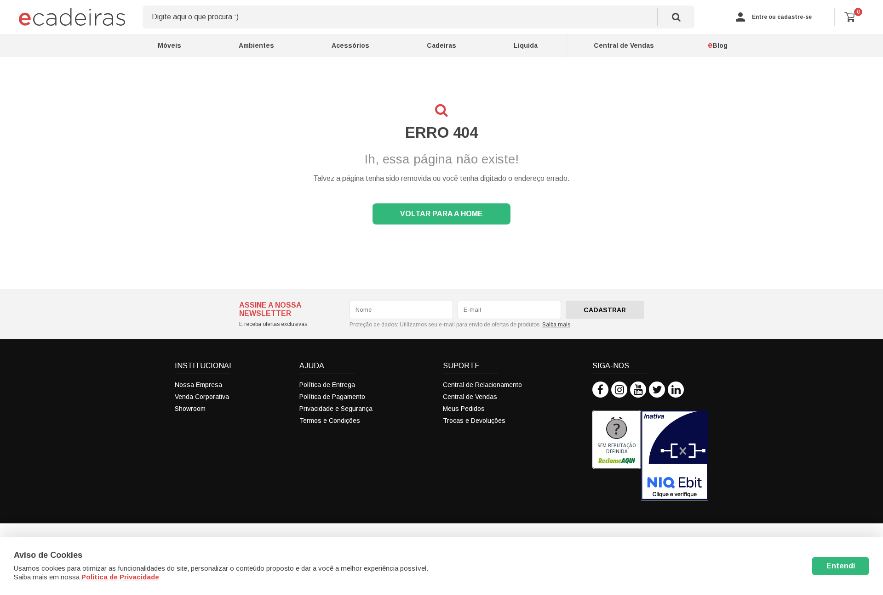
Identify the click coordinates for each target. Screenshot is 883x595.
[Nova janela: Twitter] (657, 390)
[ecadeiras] (73, 17)
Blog (718, 45)
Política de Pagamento (332, 396)
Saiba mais (556, 324)
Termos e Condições (329, 420)
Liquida (526, 45)
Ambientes (256, 45)
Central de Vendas (624, 45)
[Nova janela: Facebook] (600, 390)
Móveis (169, 45)
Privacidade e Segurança (336, 408)
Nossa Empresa (198, 384)
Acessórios (350, 45)
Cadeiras (441, 45)
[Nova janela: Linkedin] (676, 390)
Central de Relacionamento (482, 384)
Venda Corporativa (202, 396)
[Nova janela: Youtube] (638, 390)
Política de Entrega (327, 384)
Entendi (840, 566)
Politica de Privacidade (120, 577)
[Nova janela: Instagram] (619, 390)
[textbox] (418, 17)
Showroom (190, 408)
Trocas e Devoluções (474, 420)
